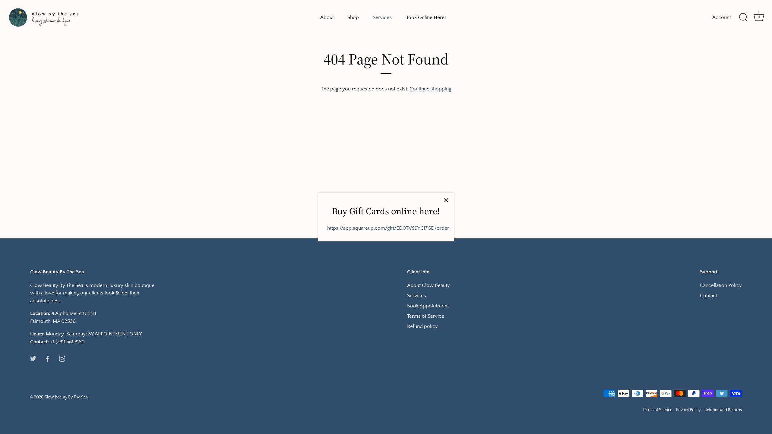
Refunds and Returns (723, 409)
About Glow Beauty (428, 285)
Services (382, 17)
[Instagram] (62, 358)
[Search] (743, 17)
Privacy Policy (688, 409)
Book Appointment (428, 306)
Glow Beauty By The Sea (66, 397)
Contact (708, 295)
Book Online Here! (425, 17)
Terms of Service (425, 316)
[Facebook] (48, 358)
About (327, 17)
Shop (353, 17)
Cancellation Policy (721, 285)
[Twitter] (33, 358)
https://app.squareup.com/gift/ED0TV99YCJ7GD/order (388, 228)
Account (721, 17)
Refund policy (422, 326)
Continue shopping (430, 89)
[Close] (446, 200)
